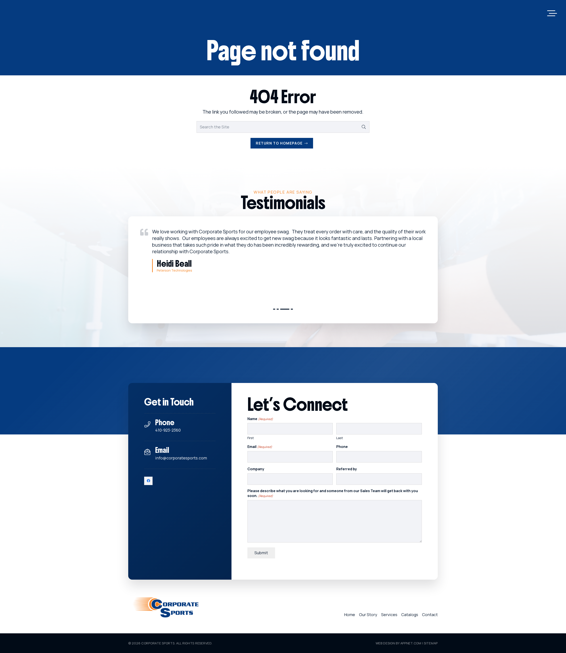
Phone (342, 446)
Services (389, 614)
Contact (430, 614)
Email (259, 446)
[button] (552, 13)
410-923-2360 (168, 430)
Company (255, 468)
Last (339, 438)
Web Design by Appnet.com (398, 643)
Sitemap (431, 643)
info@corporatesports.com (181, 458)
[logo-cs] (165, 607)
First (250, 438)
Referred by (346, 468)
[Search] (363, 126)
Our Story (368, 614)
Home (349, 614)
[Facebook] (148, 481)
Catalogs (409, 614)
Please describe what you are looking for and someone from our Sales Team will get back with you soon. (332, 493)
